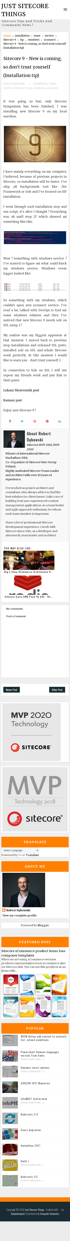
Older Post (57, 690)
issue (37, 35)
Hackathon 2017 (30, 1145)
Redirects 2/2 (29, 1114)
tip (22, 39)
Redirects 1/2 (29, 1177)
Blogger (43, 925)
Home (7, 35)
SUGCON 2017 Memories (35, 1083)
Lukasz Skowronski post (21, 390)
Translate (32, 855)
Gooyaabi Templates (49, 1214)
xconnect (50, 39)
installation (22, 35)
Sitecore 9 (9, 39)
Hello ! (25, 1161)
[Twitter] (37, 1199)
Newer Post (11, 690)
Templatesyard (17, 1214)
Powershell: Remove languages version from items (40, 1053)
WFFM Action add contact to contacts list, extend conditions (44, 1038)
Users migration (31, 1130)
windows (33, 39)
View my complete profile (19, 915)
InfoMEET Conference (34, 1099)
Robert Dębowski (18, 910)
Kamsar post (12, 400)
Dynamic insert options (35, 1067)
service (49, 35)
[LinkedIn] (33, 1199)
